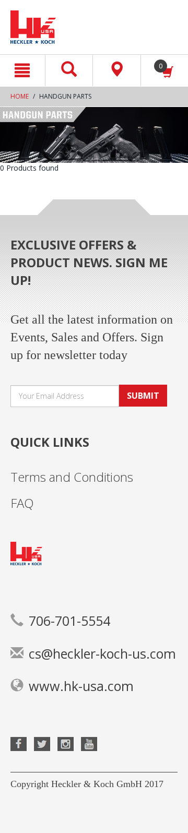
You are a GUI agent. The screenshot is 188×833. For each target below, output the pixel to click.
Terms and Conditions (71, 476)
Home (19, 96)
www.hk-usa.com (81, 686)
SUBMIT (143, 395)
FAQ (22, 502)
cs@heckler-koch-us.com (102, 653)
